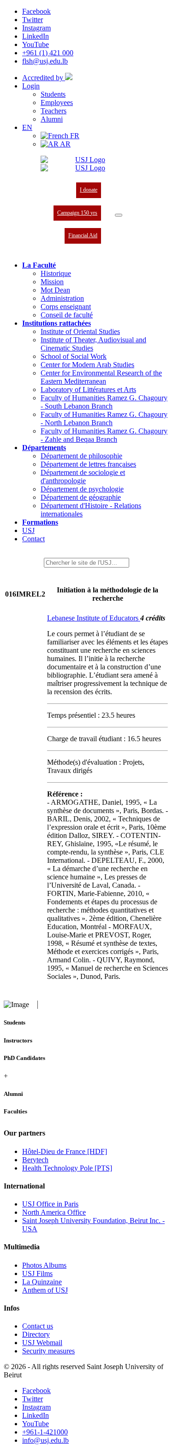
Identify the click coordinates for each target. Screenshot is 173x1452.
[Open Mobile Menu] (118, 215)
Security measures (48, 1351)
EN (27, 127)
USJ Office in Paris (50, 1204)
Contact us (37, 1326)
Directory (36, 1334)
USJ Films (37, 1273)
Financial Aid (82, 235)
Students (53, 94)
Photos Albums (44, 1265)
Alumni (52, 119)
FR (73, 136)
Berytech (35, 1160)
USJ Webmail (42, 1343)
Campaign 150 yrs (77, 213)
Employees (57, 102)
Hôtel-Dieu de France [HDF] (64, 1151)
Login (31, 86)
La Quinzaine (42, 1282)
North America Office (54, 1212)
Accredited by (43, 78)
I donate (88, 190)
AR (65, 144)
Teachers (53, 111)
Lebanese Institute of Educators (93, 618)
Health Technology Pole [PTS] (67, 1168)
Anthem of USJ (45, 1290)
